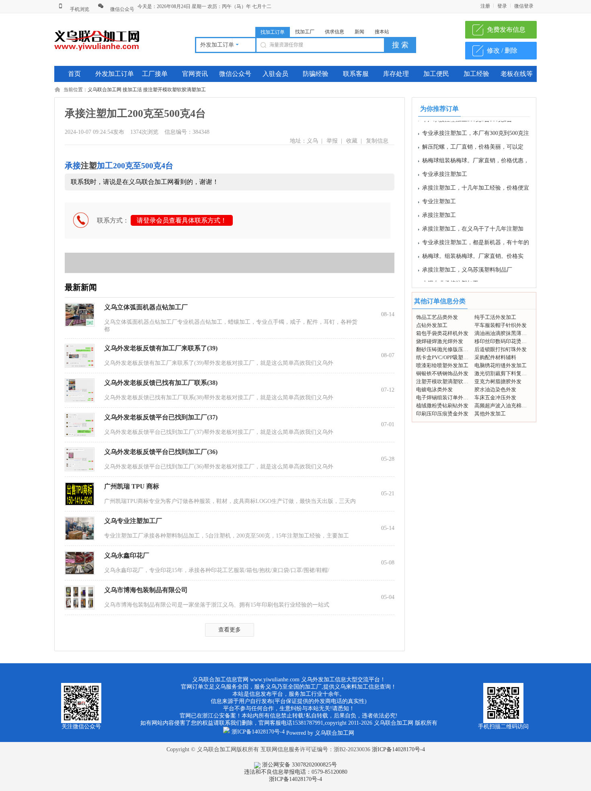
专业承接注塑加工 (444, 169)
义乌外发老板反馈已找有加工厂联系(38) (161, 382)
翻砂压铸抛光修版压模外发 (447, 349)
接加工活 (132, 89)
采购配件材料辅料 (495, 357)
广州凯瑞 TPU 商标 (131, 486)
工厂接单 (155, 73)
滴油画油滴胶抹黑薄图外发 (505, 333)
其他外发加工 (490, 414)
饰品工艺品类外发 (437, 317)
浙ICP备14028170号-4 (398, 749)
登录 (502, 6)
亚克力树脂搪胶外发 (497, 381)
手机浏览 (79, 9)
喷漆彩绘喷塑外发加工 (442, 365)
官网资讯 (195, 73)
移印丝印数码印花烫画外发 (505, 341)
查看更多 (229, 630)
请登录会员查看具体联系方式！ (182, 220)
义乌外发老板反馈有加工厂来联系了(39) (161, 348)
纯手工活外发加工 (495, 317)
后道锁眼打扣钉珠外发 (500, 349)
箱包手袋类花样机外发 (442, 333)
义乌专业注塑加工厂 (133, 520)
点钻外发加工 (431, 325)
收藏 (351, 141)
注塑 (89, 165)
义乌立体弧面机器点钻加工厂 (146, 307)
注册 (485, 6)
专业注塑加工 (439, 196)
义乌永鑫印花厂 (126, 555)
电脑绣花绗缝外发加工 (500, 365)
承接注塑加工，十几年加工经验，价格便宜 (475, 183)
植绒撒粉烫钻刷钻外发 (442, 406)
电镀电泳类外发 (434, 389)
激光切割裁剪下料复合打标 (505, 373)
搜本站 (382, 32)
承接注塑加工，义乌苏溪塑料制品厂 (467, 265)
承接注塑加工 (439, 210)
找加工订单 (273, 32)
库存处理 (396, 73)
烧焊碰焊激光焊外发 (439, 341)
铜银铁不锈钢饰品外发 (442, 373)
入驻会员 (275, 73)
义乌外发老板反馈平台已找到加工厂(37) (161, 417)
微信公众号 (121, 9)
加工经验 (476, 73)
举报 (332, 141)
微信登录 (524, 6)
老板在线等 (517, 73)
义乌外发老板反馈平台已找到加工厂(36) (161, 451)
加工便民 (436, 73)
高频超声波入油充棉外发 (503, 406)
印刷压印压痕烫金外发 (442, 414)
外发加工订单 (114, 73)
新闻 (359, 32)
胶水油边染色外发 (495, 389)
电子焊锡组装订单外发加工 (447, 397)
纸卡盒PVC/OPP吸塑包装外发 (450, 357)
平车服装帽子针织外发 (500, 325)
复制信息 (377, 141)
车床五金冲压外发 (495, 397)
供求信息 (334, 32)
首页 (74, 73)
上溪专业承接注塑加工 (450, 278)
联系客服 (356, 73)
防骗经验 (315, 73)
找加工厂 (304, 32)
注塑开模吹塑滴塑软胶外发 (447, 381)
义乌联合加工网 (104, 89)
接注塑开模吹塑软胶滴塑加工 (174, 89)
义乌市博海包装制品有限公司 (146, 590)
